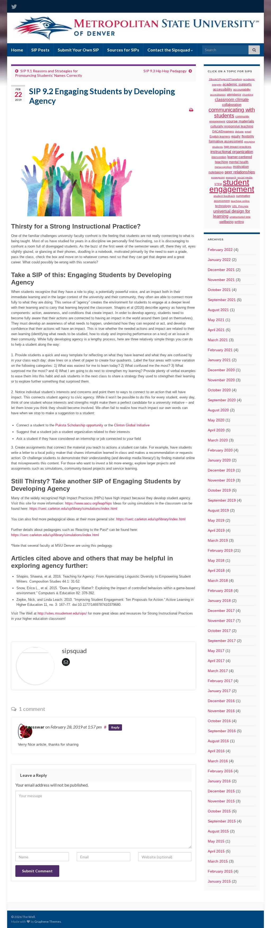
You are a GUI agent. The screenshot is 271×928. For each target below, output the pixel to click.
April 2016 (216, 751)
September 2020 (222, 400)
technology (223, 206)
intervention (218, 157)
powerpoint (218, 177)
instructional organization (231, 152)
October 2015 (219, 811)
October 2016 (219, 721)
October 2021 (219, 290)
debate (239, 131)
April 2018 (216, 570)
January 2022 (219, 260)
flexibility (248, 136)
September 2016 (222, 731)
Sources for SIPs (123, 49)
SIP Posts (40, 49)
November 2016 (221, 711)
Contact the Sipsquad (169, 49)
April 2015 (216, 851)
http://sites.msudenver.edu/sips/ (62, 613)
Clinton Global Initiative (132, 425)
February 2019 (220, 550)
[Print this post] (191, 109)
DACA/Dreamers (223, 131)
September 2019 (222, 500)
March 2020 (218, 440)
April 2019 (216, 530)
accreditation (218, 94)
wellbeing (226, 222)
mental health (239, 162)
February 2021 (220, 350)
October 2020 (219, 390)
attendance (234, 94)
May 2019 (216, 520)
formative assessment (226, 141)
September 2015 (222, 821)
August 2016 (218, 741)
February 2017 (220, 681)
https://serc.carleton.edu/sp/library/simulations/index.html (73, 509)
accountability (242, 89)
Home (17, 49)
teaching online (240, 200)
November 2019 (221, 480)
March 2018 (218, 580)
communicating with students (232, 112)
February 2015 (220, 871)
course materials (240, 121)
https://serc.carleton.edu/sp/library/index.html (151, 519)
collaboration (231, 105)
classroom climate (232, 99)
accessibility (222, 89)
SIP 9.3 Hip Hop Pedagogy (165, 71)
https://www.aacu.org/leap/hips (88, 503)
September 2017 (222, 641)
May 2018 (216, 560)
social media (244, 177)
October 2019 (219, 490)
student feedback (224, 195)
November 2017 (221, 620)
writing (239, 221)
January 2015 (219, 881)
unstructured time (240, 216)
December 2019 (221, 470)
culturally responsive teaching (231, 126)
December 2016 (221, 701)
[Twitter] (14, 5)
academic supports (237, 84)
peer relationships (240, 172)
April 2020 (216, 430)
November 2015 (221, 801)
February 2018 (220, 590)
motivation (241, 167)
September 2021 (222, 300)
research (231, 177)
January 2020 (219, 460)
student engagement (231, 185)
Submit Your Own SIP (78, 49)
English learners (220, 136)
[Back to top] (259, 916)
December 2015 (221, 791)
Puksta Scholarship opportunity (79, 425)
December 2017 (221, 610)
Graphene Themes (47, 922)
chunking (247, 94)
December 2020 (221, 370)
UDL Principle (240, 206)
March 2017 (218, 671)
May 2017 (216, 651)
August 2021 (218, 310)
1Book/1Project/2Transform (225, 79)
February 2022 (220, 250)
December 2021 (221, 270)
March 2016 (218, 761)
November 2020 (221, 380)
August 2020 (218, 410)
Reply (115, 727)
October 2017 (219, 631)
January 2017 (219, 691)
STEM (218, 184)
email (248, 131)
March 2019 (218, 540)
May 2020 (216, 420)
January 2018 (219, 600)
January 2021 (219, 360)
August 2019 (218, 510)
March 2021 (218, 340)
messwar (35, 726)
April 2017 (216, 661)
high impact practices (237, 146)
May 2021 (216, 320)
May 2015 (216, 841)
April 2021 (216, 330)
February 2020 (220, 450)
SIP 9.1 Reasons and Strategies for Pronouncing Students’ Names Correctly (48, 73)
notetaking (216, 172)
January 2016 (219, 781)
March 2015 (218, 861)
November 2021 (221, 280)
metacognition (223, 166)
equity (236, 136)
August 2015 (218, 831)
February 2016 (220, 771)
